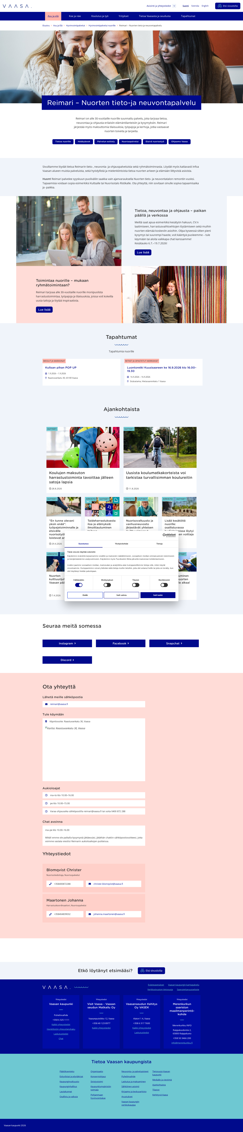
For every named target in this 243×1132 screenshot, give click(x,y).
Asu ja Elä (57, 25)
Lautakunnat (66, 1091)
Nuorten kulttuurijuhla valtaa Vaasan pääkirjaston (63, 579)
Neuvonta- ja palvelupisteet (135, 1071)
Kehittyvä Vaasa (160, 1094)
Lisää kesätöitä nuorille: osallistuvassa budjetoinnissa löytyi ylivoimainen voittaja (179, 527)
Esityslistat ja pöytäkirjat (71, 1076)
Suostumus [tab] (83, 544)
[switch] (107, 585)
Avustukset (127, 1096)
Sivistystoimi (97, 1081)
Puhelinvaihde (128, 1076)
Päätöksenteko (67, 1071)
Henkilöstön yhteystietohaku (61, 1029)
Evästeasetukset (156, 984)
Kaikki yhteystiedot (61, 1024)
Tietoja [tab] (159, 544)
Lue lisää (143, 252)
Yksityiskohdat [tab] (121, 544)
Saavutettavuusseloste (188, 989)
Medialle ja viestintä (162, 1079)
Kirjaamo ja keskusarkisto (134, 1091)
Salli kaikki (158, 595)
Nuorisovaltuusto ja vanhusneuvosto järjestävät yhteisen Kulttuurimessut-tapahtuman (139, 527)
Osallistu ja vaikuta (69, 1096)
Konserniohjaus (98, 1076)
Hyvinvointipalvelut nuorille (102, 25)
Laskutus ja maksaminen (134, 1081)
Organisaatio (97, 1071)
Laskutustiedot (61, 1033)
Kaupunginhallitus (68, 1086)
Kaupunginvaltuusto (69, 1081)
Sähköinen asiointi (130, 1086)
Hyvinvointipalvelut (75, 25)
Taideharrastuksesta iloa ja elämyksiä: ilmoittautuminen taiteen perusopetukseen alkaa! (102, 529)
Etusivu (46, 25)
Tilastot (155, 1089)
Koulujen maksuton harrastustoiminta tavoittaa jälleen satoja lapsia (81, 477)
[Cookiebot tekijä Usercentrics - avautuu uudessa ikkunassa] (165, 535)
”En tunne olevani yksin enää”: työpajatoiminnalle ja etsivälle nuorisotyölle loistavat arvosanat (63, 529)
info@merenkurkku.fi (182, 1042)
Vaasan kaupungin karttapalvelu (183, 984)
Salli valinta (121, 595)
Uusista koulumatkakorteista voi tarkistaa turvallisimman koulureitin (159, 475)
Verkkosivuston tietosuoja (160, 989)
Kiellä (85, 595)
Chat (61, 1038)
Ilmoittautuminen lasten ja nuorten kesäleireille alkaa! (177, 579)
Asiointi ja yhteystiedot (159, 5)
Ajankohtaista (159, 1084)
